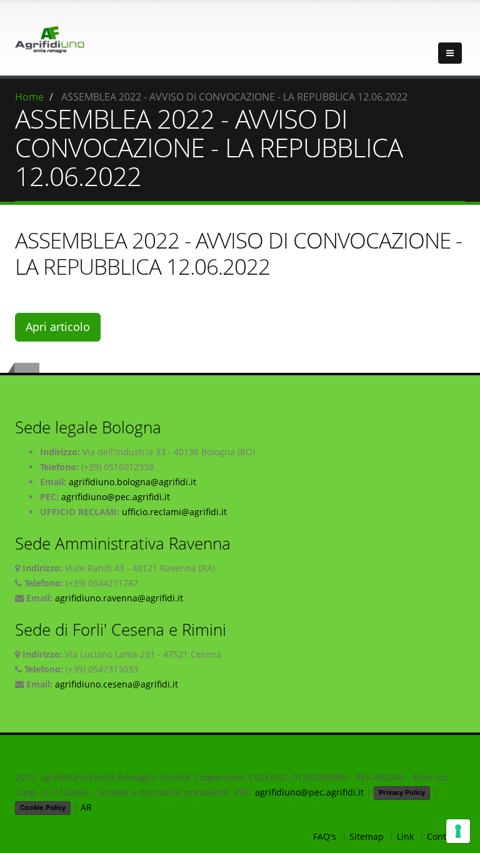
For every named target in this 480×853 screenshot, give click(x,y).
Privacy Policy (402, 792)
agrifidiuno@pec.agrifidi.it (115, 497)
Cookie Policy (43, 807)
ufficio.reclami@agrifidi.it (174, 512)
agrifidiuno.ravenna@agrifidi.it (119, 598)
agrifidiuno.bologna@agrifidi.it (132, 482)
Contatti (443, 836)
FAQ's (324, 836)
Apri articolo (58, 326)
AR (86, 807)
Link (405, 836)
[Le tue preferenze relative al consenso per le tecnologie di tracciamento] (458, 831)
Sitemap (366, 836)
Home (29, 97)
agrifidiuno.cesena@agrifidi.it (116, 684)
